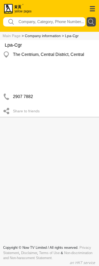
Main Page (12, 36)
